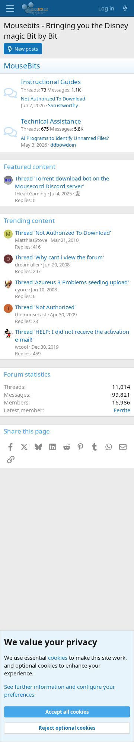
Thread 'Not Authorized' (45, 307)
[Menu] (10, 8)
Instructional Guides (51, 81)
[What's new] (125, 8)
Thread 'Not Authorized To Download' (63, 232)
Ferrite (122, 410)
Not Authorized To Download (53, 98)
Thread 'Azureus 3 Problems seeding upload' (72, 282)
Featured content (29, 166)
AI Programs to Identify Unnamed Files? (65, 138)
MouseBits (22, 66)
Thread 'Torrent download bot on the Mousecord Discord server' (62, 182)
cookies (57, 657)
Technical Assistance (51, 121)
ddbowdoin (63, 144)
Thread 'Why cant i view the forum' (59, 257)
